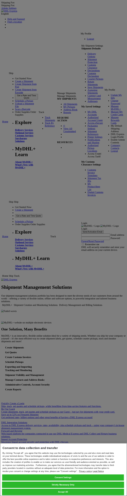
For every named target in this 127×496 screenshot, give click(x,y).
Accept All (63, 492)
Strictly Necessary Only (63, 485)
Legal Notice (98, 471)
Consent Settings (63, 477)
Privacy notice (85, 471)
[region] (63, 469)
